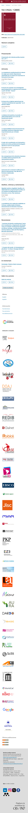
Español (4, 299)
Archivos (8, 5)
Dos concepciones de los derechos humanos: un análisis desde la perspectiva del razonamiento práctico (14, 157)
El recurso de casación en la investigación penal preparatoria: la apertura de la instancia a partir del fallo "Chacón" (14, 89)
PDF (5, 46)
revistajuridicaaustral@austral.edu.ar (13, 763)
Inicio (3, 5)
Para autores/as (6, 311)
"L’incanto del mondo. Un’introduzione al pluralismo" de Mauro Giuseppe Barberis (13, 248)
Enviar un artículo (8, 287)
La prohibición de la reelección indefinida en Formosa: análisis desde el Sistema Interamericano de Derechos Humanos (13, 205)
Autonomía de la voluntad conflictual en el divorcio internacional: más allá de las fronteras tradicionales (13, 171)
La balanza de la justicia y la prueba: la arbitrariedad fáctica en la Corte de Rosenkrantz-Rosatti (12, 116)
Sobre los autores (6, 279)
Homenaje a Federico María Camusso (11, 264)
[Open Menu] (1, 1)
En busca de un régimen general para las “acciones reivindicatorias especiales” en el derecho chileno (13, 103)
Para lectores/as (6, 308)
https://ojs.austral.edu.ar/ (10, 757)
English (4, 297)
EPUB (11, 63)
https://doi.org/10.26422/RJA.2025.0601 (14, 34)
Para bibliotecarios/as (7, 313)
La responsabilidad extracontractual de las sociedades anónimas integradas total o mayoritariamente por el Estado (13, 130)
